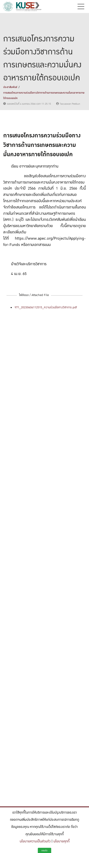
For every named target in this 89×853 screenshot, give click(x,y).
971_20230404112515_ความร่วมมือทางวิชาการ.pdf (46, 307)
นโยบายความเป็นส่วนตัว (35, 841)
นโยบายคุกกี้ (61, 841)
